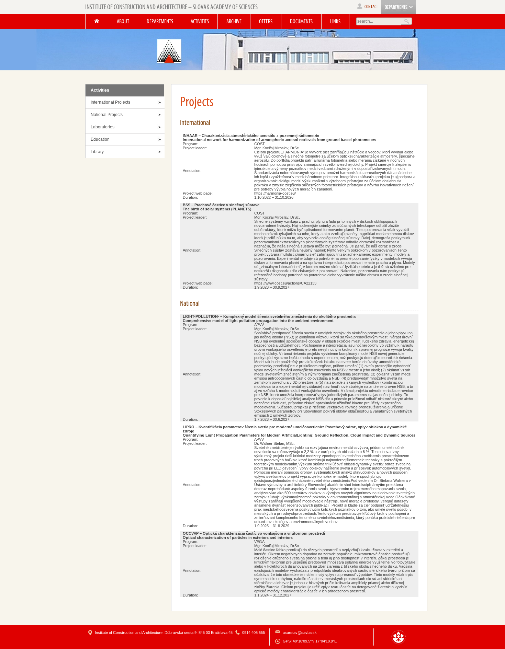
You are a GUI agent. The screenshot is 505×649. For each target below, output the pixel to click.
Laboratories (102, 127)
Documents (301, 21)
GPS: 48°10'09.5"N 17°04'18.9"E (310, 641)
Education (100, 139)
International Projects (110, 102)
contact (371, 7)
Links (335, 21)
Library (97, 151)
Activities (200, 21)
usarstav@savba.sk (300, 632)
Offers (265, 21)
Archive (234, 21)
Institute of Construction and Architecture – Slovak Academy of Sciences (171, 7)
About (123, 21)
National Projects (107, 114)
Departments (160, 21)
